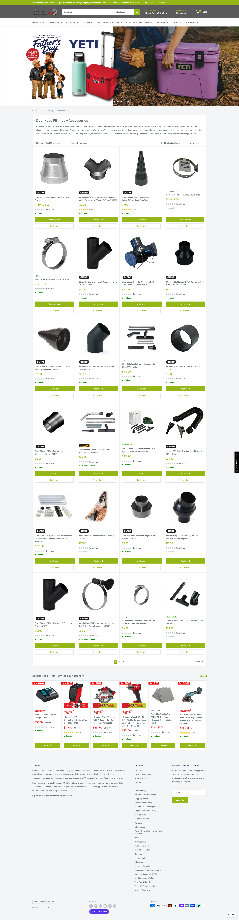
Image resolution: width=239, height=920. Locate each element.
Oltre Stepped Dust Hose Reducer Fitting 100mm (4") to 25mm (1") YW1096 (138, 198)
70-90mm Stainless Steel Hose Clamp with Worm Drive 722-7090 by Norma (139, 622)
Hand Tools (71, 22)
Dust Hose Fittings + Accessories (52, 111)
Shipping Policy (141, 798)
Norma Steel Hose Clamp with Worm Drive (52, 279)
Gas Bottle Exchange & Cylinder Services (148, 832)
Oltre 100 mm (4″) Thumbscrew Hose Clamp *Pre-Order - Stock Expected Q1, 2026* (96, 624)
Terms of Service (141, 818)
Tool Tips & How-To (142, 882)
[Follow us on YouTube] (105, 906)
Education (138, 862)
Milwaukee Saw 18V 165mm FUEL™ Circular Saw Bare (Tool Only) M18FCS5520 (104, 720)
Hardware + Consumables (108, 22)
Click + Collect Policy (143, 802)
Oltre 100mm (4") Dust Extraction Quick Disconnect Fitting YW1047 (51, 452)
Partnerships (140, 842)
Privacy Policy (140, 790)
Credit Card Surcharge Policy (146, 806)
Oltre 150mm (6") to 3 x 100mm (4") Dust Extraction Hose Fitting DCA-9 (138, 283)
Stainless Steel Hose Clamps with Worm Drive (184, 195)
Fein (123, 361)
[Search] (137, 12)
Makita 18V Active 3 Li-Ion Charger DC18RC (45, 716)
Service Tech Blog (142, 849)
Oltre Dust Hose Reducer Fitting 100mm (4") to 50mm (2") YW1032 (140, 537)
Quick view (54, 226)
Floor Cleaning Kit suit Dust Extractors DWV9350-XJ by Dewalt (94, 451)
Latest (176, 22)
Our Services (140, 823)
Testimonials (140, 858)
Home (34, 111)
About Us (138, 770)
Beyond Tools (171, 191)
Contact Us (139, 782)
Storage (86, 22)
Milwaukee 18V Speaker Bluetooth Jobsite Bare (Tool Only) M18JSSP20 (75, 720)
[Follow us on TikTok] (110, 906)
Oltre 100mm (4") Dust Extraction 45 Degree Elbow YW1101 (96, 367)
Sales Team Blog (141, 845)
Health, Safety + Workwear (137, 22)
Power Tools (53, 22)
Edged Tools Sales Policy (145, 810)
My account (181, 13)
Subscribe (180, 800)
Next (198, 661)
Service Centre (141, 814)
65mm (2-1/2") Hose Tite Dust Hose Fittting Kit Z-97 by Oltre (184, 452)
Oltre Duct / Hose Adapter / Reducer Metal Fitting (52, 198)
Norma (37, 276)
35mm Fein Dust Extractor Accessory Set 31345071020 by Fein (138, 365)
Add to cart (98, 219)
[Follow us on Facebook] (91, 906)
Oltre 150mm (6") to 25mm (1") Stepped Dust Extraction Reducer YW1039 (52, 367)
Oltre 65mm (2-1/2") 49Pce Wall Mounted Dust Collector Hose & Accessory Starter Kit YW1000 (53, 539)
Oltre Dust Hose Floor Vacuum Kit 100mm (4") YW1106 (97, 537)
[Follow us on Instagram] (100, 906)
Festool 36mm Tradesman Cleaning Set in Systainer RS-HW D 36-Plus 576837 (138, 450)
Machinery (36, 22)
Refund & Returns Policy (145, 794)
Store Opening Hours (143, 774)
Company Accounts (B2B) (145, 874)
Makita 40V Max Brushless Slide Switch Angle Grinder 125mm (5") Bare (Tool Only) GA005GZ (191, 719)
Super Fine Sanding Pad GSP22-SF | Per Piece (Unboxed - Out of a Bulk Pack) (161, 718)
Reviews (138, 854)
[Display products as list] (202, 143)
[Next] (207, 715)
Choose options (54, 219)
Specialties (161, 22)
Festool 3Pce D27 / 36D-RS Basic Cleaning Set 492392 (184, 622)
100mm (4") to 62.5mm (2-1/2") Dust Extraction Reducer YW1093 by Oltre (185, 283)
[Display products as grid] (197, 143)
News (136, 837)
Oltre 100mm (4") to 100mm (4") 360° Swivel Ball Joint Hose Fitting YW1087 (183, 537)
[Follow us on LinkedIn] (114, 906)
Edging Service (141, 827)
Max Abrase (155, 711)
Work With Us (140, 778)
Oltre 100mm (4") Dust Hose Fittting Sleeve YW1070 (183, 367)
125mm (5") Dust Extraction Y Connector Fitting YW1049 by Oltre (98, 283)
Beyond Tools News (142, 890)
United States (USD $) (42, 902)
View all (203, 676)
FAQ (136, 786)
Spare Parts (191, 22)
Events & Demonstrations (145, 886)
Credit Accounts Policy (144, 878)
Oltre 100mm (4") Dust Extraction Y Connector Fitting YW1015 (53, 624)
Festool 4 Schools (142, 866)
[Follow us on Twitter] (95, 906)
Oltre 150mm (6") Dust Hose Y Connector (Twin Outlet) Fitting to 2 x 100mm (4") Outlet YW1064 (98, 198)
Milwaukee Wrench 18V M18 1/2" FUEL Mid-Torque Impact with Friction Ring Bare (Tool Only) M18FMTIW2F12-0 (134, 721)
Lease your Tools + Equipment (147, 870)
